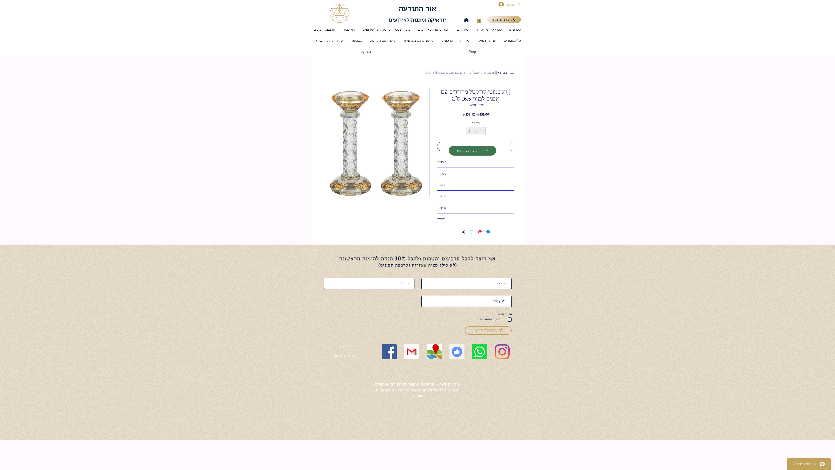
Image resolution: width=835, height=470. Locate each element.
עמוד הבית (507, 72)
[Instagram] (502, 351)
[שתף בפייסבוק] (488, 231)
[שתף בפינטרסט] (480, 231)
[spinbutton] (476, 131)
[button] (478, 20)
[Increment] (469, 131)
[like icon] (456, 351)
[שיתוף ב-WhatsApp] (471, 231)
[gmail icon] (411, 351)
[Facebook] (389, 351)
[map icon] (434, 351)
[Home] (466, 20)
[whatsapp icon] (479, 351)
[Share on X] (463, 231)
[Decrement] (482, 131)
